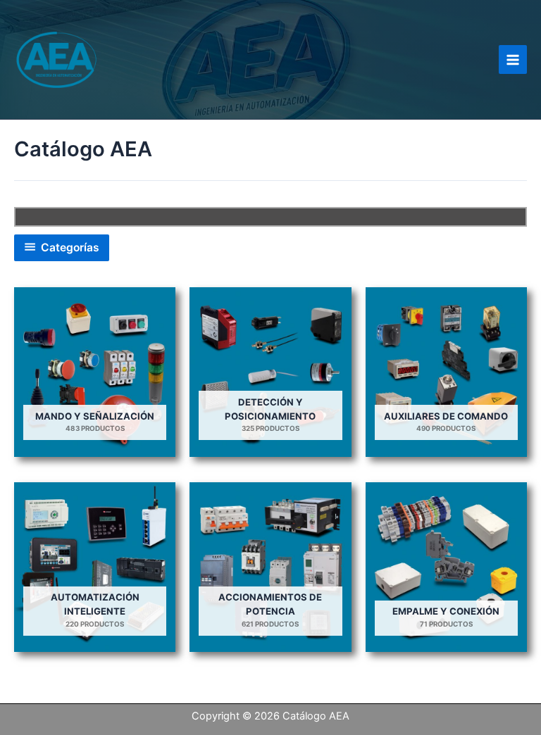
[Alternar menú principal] (513, 59)
